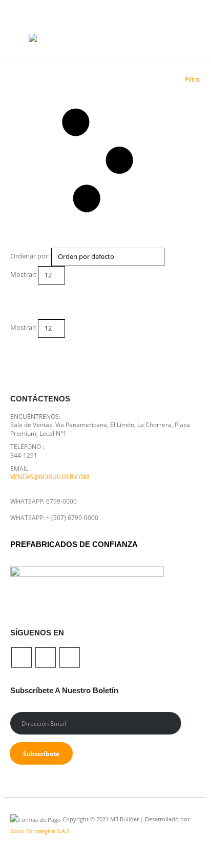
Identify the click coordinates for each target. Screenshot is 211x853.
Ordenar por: (30, 255)
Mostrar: (23, 274)
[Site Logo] (49, 40)
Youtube (45, 657)
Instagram (69, 657)
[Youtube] (172, 8)
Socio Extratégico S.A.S (40, 831)
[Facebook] (153, 8)
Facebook (21, 657)
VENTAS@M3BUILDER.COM (49, 476)
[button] (19, 40)
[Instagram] (190, 8)
